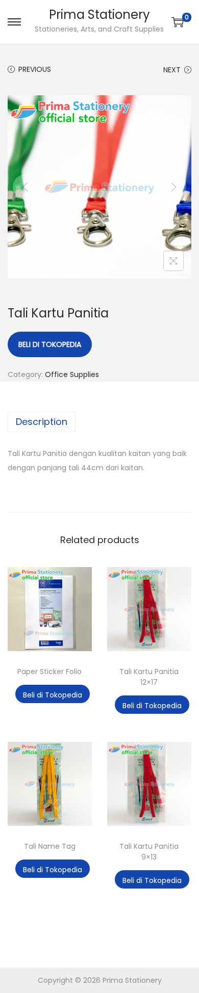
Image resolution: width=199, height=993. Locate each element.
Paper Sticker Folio (49, 671)
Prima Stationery (99, 14)
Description (41, 421)
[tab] (99, 422)
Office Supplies (72, 374)
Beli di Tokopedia (49, 344)
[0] (177, 22)
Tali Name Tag (50, 846)
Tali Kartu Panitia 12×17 (149, 676)
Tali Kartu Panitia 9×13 (149, 851)
